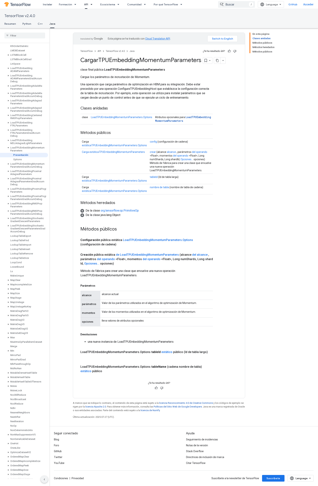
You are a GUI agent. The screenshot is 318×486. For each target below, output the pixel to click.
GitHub (292, 4)
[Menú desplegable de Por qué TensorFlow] (182, 4)
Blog (56, 439)
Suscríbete (273, 478)
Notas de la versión (197, 445)
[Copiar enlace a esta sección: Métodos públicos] (114, 133)
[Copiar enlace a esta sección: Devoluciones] (101, 334)
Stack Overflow (195, 451)
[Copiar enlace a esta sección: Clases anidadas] (111, 108)
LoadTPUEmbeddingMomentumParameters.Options (121, 117)
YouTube (59, 463)
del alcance (200, 254)
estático (166, 352)
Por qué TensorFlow (166, 4)
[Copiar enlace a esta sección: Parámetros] (99, 285)
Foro (56, 445)
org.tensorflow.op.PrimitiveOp (120, 210)
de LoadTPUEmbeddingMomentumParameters (147, 254)
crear (153, 151)
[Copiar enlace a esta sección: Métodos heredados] (119, 203)
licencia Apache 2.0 (95, 406)
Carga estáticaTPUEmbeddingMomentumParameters (113, 151)
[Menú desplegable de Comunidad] (146, 4)
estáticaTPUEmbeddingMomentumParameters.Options (114, 145)
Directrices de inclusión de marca (205, 457)
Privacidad (78, 478)
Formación (65, 4)
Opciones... (187, 159)
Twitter (58, 457)
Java (52, 23)
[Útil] (229, 51)
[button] (24, 55)
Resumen (10, 23)
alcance (171, 151)
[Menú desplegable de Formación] (76, 4)
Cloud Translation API (157, 38)
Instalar (47, 4)
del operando (199, 151)
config (153, 141)
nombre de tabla (159, 187)
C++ (40, 23)
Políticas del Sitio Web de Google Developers (178, 406)
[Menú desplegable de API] (92, 4)
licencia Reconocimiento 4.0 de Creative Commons (186, 403)
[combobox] (236, 4)
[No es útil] (235, 51)
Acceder (308, 4)
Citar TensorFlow (196, 463)
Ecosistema (107, 4)
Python (26, 23)
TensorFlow (86, 51)
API (86, 4)
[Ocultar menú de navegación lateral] (44, 479)
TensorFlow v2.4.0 (19, 16)
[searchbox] (24, 35)
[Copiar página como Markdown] (217, 60)
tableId (154, 176)
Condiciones (61, 478)
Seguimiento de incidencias (202, 439)
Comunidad (134, 4)
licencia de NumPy (150, 410)
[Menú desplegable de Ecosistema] (119, 4)
